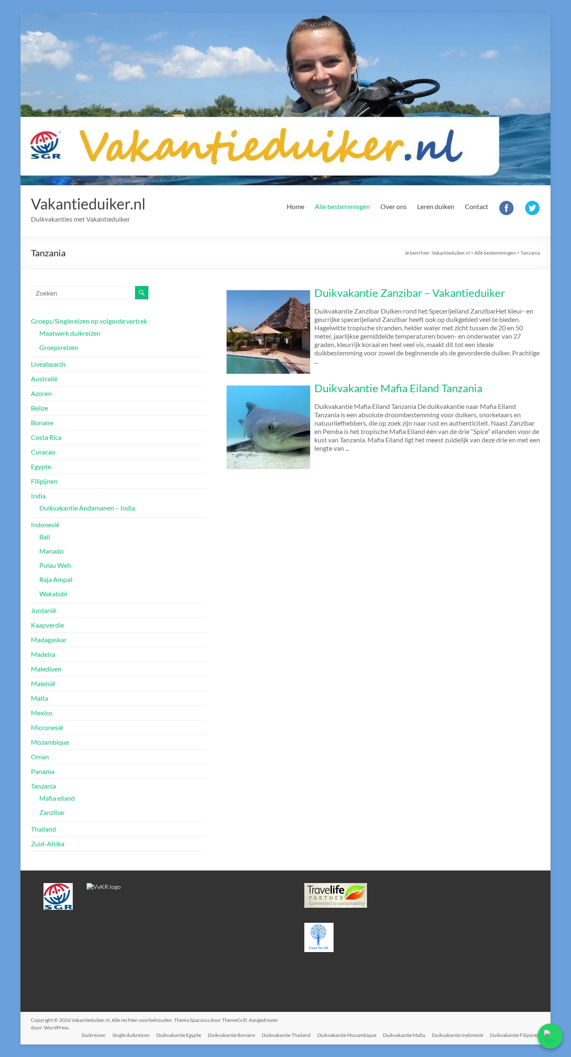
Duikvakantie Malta (404, 1035)
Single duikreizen (131, 1035)
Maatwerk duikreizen (69, 333)
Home (295, 206)
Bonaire (42, 422)
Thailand (43, 829)
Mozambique (50, 742)
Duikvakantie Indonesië (457, 1035)
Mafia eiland (57, 798)
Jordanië (43, 610)
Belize (39, 408)
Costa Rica (46, 437)
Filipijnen (44, 481)
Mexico (41, 713)
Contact (476, 206)
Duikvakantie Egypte (178, 1035)
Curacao (43, 452)
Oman (40, 757)
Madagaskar (48, 639)
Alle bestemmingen (342, 206)
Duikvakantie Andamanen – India (87, 508)
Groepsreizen (58, 347)
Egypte (41, 466)
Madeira (43, 654)
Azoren (41, 393)
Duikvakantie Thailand (286, 1035)
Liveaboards (48, 364)
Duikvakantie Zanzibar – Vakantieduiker (409, 292)
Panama (42, 771)
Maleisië (43, 683)
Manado (51, 551)
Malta (39, 698)
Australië (44, 379)
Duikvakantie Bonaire (231, 1035)
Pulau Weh (55, 565)
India (38, 496)
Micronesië (47, 727)
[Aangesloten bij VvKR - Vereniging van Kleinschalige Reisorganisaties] (104, 886)
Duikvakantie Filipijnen (515, 1035)
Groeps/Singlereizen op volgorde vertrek (89, 321)
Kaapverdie (47, 625)
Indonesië (45, 524)
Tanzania (43, 786)
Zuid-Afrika (47, 844)
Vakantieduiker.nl (88, 203)
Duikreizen (94, 1035)
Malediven (46, 669)
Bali (44, 537)
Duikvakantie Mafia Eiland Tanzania (398, 388)
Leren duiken (435, 206)
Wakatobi (53, 593)
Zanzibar (52, 812)
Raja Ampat (56, 579)
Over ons (393, 206)
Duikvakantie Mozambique (346, 1035)
